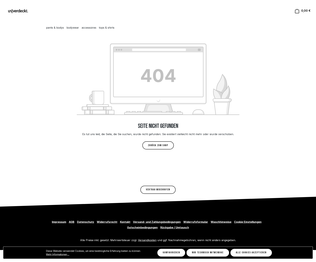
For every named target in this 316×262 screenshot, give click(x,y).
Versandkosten (147, 240)
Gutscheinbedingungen (142, 227)
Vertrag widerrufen (158, 189)
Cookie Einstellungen (248, 222)
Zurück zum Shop (158, 145)
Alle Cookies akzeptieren (251, 252)
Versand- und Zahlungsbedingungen (157, 222)
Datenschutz (85, 222)
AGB (71, 222)
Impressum (59, 222)
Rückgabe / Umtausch (174, 227)
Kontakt (125, 222)
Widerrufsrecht (107, 222)
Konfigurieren (171, 252)
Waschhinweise (221, 222)
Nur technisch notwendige (208, 252)
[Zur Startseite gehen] (18, 11)
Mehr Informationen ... (57, 254)
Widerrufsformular (195, 222)
